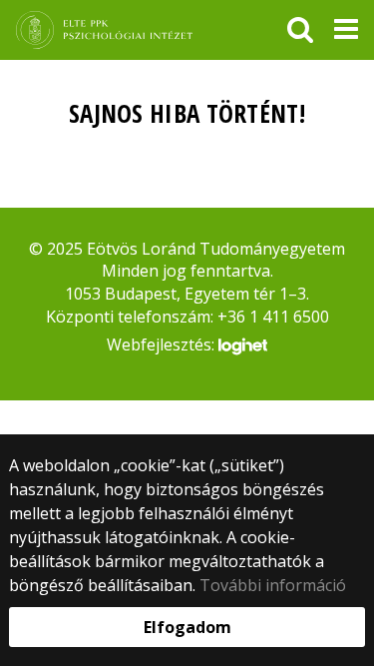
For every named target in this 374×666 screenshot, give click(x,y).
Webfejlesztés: (162, 344)
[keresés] (300, 30)
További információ (272, 585)
